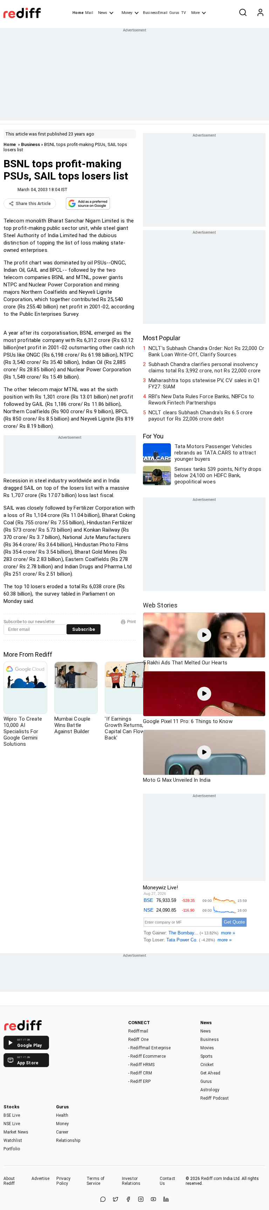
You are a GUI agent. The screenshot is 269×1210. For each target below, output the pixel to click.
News (102, 12)
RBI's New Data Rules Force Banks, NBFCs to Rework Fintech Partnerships (201, 399)
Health (62, 1115)
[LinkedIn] (166, 1199)
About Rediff (9, 1181)
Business (30, 144)
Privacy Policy (63, 1181)
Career (62, 1132)
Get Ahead (210, 1073)
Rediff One (138, 1039)
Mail (89, 12)
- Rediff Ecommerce (147, 1056)
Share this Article (33, 203)
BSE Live (12, 1115)
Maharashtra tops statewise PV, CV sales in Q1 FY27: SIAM (204, 383)
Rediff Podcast (214, 1098)
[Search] (242, 13)
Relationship (68, 1140)
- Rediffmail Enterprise (149, 1047)
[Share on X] (115, 1199)
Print (131, 621)
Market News (16, 1132)
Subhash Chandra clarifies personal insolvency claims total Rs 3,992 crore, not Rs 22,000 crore (205, 367)
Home (78, 12)
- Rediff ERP (139, 1081)
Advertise (41, 1178)
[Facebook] (128, 1199)
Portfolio (12, 1148)
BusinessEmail (155, 12)
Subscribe (83, 629)
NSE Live (12, 1123)
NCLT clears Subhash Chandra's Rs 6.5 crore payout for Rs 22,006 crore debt (201, 415)
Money (127, 12)
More (195, 12)
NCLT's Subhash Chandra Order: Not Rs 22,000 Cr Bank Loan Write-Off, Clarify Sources (206, 351)
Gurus (174, 12)
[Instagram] (141, 1199)
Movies (207, 1047)
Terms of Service (95, 1181)
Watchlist (13, 1140)
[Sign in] (260, 13)
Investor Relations (131, 1181)
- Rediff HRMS (141, 1064)
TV (183, 12)
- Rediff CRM (140, 1073)
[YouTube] (153, 1199)
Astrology (209, 1089)
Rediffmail (138, 1031)
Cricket (207, 1064)
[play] (204, 635)
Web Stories (160, 605)
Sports (206, 1056)
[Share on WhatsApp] (103, 1199)
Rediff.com (211, 1178)
